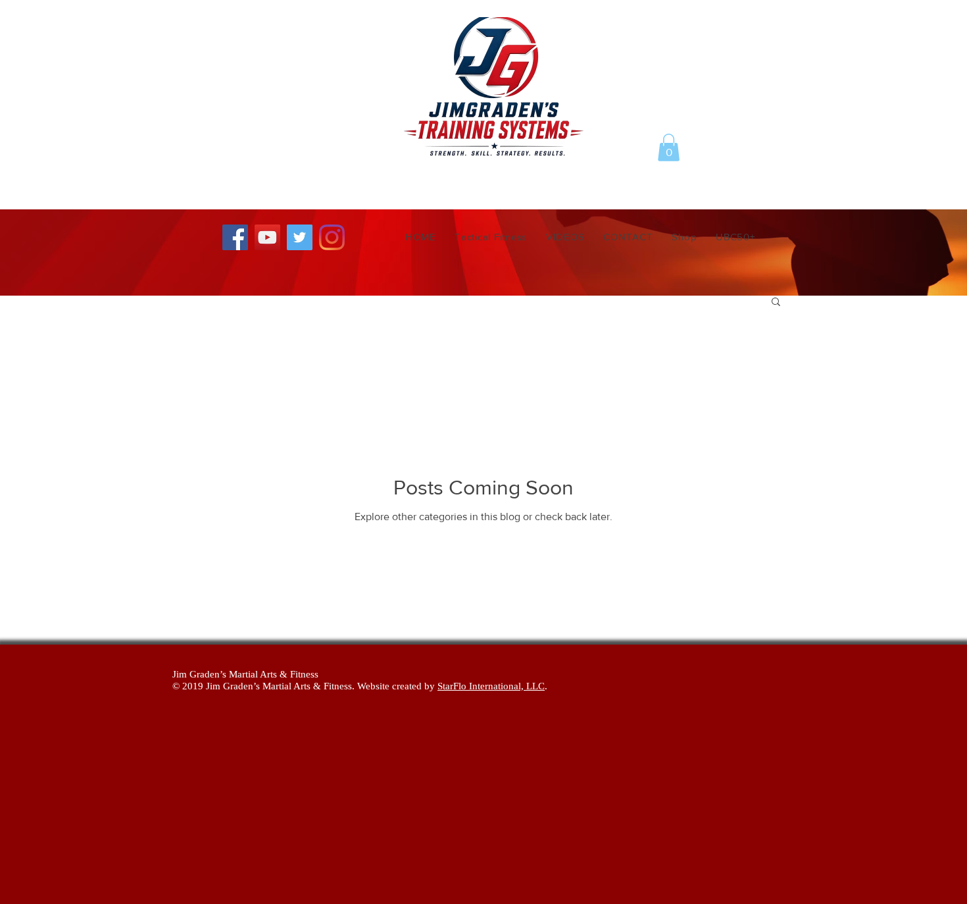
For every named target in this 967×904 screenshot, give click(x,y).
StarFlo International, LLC (491, 686)
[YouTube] (267, 237)
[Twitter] (299, 237)
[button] (668, 147)
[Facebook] (235, 237)
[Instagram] (332, 237)
